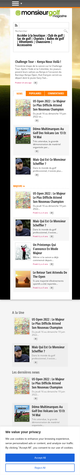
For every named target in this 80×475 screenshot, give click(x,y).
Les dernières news (25, 372)
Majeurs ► (19, 186)
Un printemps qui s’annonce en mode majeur (45, 249)
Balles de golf (55, 38)
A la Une (18, 312)
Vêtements (26, 41)
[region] (40, 450)
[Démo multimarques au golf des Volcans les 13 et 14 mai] (23, 143)
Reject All (40, 467)
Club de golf (55, 35)
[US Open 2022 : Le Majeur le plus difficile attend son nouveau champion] (23, 115)
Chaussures (43, 41)
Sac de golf (24, 38)
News (20, 93)
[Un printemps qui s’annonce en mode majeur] (23, 258)
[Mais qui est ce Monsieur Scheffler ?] (23, 173)
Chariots (38, 38)
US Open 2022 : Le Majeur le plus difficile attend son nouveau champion (49, 105)
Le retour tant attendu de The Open (50, 274)
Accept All (40, 457)
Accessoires (24, 45)
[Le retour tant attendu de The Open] (23, 286)
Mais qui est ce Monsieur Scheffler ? (49, 161)
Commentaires (56, 93)
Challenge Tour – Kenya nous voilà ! (38, 62)
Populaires (35, 93)
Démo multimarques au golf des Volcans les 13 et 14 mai (49, 133)
